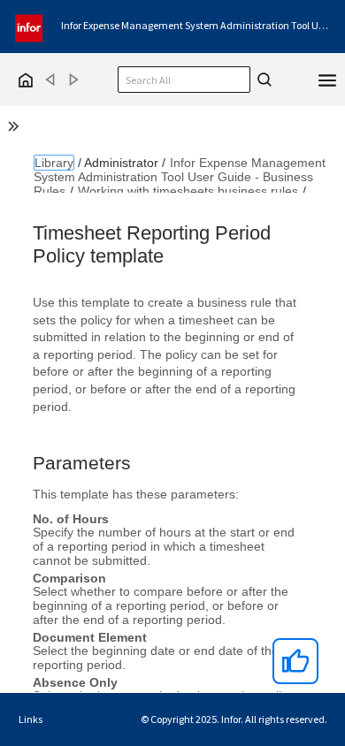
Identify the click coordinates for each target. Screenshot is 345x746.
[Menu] (327, 78)
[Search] (261, 79)
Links (30, 719)
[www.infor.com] (30, 26)
